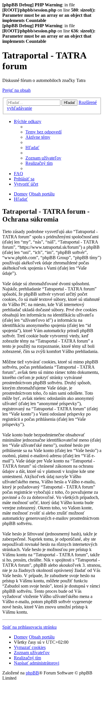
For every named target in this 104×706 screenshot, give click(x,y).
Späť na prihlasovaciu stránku (29, 627)
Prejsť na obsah (16, 90)
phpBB (32, 672)
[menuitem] (43, 131)
